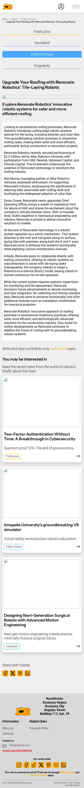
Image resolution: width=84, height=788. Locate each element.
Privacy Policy (67, 772)
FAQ (70, 783)
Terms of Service (38, 775)
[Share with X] (13, 673)
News (14, 19)
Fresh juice (42, 32)
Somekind (42, 43)
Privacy (77, 783)
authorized (58, 349)
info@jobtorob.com (19, 745)
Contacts (7, 733)
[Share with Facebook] (5, 673)
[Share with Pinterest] (20, 673)
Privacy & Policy (38, 728)
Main (4, 19)
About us (7, 728)
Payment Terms (60, 783)
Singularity (42, 66)
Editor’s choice (42, 54)
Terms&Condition (72, 785)
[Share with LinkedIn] (27, 673)
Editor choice (28, 19)
